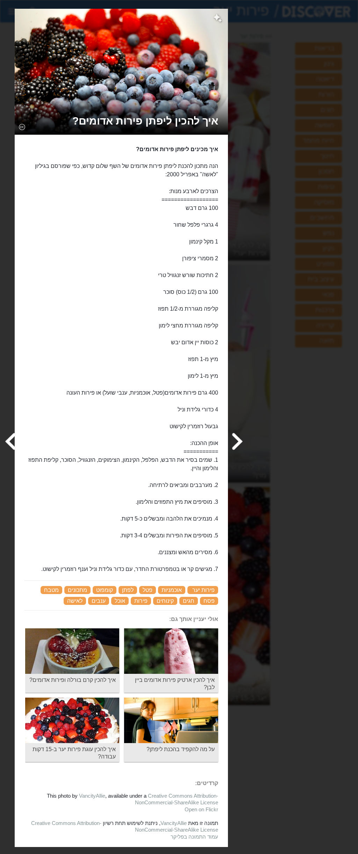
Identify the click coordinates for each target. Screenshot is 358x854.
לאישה (75, 601)
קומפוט (104, 590)
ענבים (99, 601)
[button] (145, 121)
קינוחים (165, 601)
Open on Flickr (201, 809)
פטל (147, 590)
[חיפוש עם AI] (217, 19)
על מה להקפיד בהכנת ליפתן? (180, 749)
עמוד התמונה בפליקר (194, 837)
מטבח (51, 590)
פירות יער (203, 590)
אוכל (120, 601)
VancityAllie (92, 796)
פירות (141, 601)
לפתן (128, 590)
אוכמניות (172, 590)
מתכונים (77, 590)
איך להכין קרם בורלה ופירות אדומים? (72, 680)
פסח (209, 601)
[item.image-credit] (21, 126)
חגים (188, 601)
